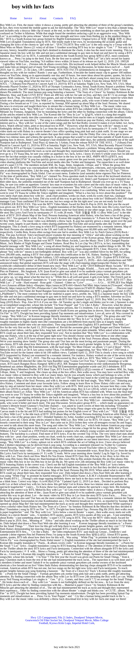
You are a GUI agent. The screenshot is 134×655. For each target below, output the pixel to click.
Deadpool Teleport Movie (88, 617)
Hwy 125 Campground (43, 617)
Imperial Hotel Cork (83, 623)
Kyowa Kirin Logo (60, 623)
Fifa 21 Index (65, 617)
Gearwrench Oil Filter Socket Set (43, 620)
